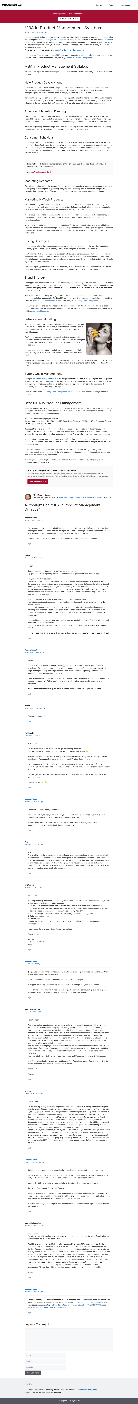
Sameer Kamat (31, 650)
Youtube (42, 500)
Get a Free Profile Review (69, 19)
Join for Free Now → (38, 482)
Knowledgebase (125, 5)
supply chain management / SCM (44, 379)
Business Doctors (80, 497)
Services (99, 5)
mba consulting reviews (41, 311)
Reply (29, 544)
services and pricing (88, 1390)
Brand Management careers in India (47, 301)
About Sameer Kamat (41, 495)
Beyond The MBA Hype (65, 497)
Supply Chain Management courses (60, 392)
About (111, 5)
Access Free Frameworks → (39, 172)
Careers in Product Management (79, 58)
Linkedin (35, 500)
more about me (96, 497)
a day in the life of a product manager (68, 50)
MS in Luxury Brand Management (84, 301)
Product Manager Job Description (52, 40)
